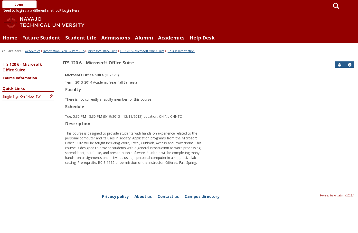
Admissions (115, 37)
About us (143, 196)
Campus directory (202, 196)
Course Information (181, 51)
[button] (349, 65)
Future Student (41, 37)
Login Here (70, 10)
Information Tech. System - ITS (64, 51)
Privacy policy (115, 196)
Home (9, 37)
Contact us (168, 196)
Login (19, 4)
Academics (171, 37)
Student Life (80, 37)
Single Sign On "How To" (21, 96)
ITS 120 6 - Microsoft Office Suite (142, 51)
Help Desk (202, 37)
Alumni (144, 37)
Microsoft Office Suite (102, 51)
